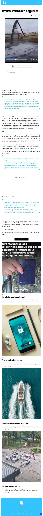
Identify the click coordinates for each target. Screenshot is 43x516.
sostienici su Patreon (18, 232)
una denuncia (5, 128)
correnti (18, 207)
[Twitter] (25, 507)
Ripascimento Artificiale (18, 162)
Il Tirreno (7, 92)
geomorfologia (29, 202)
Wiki (13, 196)
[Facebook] (21, 507)
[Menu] (39, 2)
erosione (32, 212)
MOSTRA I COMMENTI (21, 239)
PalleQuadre (28, 151)
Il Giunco (4, 116)
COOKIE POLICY (25, 510)
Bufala (3, 294)
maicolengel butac (5, 429)
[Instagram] (18, 507)
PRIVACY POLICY (18, 510)
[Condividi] (31, 15)
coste (31, 204)
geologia (37, 202)
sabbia (10, 205)
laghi (27, 204)
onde (11, 207)
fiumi (24, 204)
